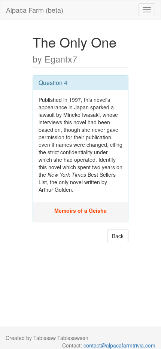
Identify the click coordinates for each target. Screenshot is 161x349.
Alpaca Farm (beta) (34, 10)
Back (118, 236)
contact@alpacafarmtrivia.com (119, 345)
